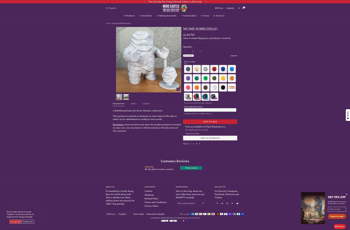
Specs (133, 104)
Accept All (15, 222)
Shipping (149, 194)
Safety (146, 104)
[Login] (239, 8)
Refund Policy (152, 198)
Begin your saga (337, 216)
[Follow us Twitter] (222, 203)
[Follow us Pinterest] (232, 203)
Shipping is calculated (208, 38)
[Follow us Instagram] (227, 203)
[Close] (347, 194)
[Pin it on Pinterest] (193, 143)
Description (119, 104)
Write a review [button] (191, 168)
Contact (148, 191)
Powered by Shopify (156, 214)
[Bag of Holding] (243, 8)
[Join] (203, 203)
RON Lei (219, 8)
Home (108, 23)
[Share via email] (199, 143)
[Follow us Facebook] (217, 203)
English (230, 8)
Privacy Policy (152, 206)
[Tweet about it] (196, 143)
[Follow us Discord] (237, 203)
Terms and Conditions (156, 202)
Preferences (28, 222)
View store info (192, 133)
